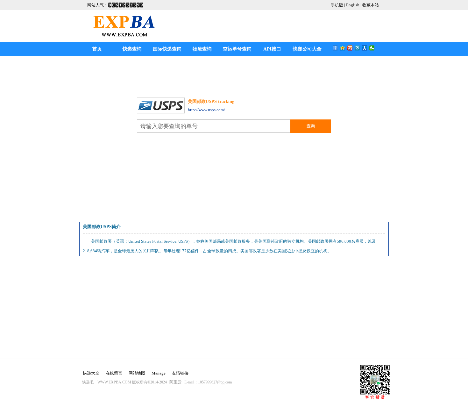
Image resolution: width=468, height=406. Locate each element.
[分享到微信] (372, 48)
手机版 (337, 5)
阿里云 (175, 382)
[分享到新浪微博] (350, 48)
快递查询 (132, 48)
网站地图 (137, 373)
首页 (97, 48)
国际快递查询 (167, 48)
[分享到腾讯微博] (357, 48)
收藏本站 (370, 5)
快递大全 (91, 373)
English (352, 5)
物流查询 (202, 48)
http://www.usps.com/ (206, 109)
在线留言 (114, 373)
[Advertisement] (234, 75)
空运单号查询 (237, 48)
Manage (159, 373)
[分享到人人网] (364, 48)
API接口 (272, 48)
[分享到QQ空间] (342, 48)
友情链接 (180, 373)
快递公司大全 (307, 48)
